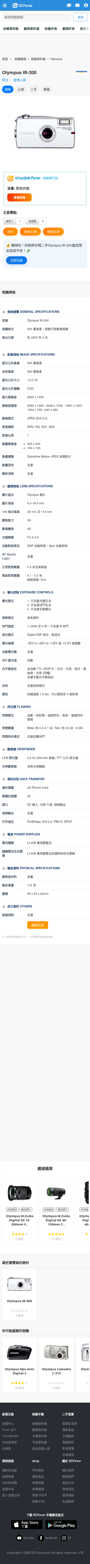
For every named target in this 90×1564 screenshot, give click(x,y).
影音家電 (68, 1448)
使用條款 (68, 1495)
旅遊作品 (8, 1489)
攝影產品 (68, 1430)
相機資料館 (11, 28)
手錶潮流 (68, 1454)
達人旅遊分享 (11, 1495)
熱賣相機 (38, 1483)
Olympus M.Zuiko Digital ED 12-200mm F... (19, 1220)
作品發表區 (9, 1442)
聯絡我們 (68, 1476)
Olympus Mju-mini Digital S (19, 1371)
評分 (5, 80)
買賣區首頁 (69, 1423)
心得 (21, 89)
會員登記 (68, 1489)
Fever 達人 (9, 1430)
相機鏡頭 (20, 59)
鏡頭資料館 (31, 28)
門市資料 (38, 1470)
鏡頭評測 (68, 28)
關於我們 (68, 1470)
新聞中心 (8, 1423)
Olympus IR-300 (19, 1301)
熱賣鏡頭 (38, 1489)
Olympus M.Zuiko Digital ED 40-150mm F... (56, 1220)
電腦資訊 (68, 1442)
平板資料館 (39, 1442)
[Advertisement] (45, 995)
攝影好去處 (9, 1470)
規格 (8, 89)
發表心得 (19, 80)
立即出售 (16, 260)
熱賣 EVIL (38, 1501)
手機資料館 (39, 1436)
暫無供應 (22, 188)
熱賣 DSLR (39, 1495)
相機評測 (51, 28)
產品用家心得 (41, 1448)
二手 (34, 89)
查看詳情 (19, 197)
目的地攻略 (9, 1483)
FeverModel (10, 1436)
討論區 (6, 1448)
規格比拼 (53, 231)
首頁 (5, 59)
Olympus (56, 59)
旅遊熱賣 (8, 1476)
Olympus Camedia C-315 (56, 1371)
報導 (47, 89)
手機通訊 (68, 1436)
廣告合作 (68, 1483)
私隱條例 (68, 1501)
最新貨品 (38, 1476)
